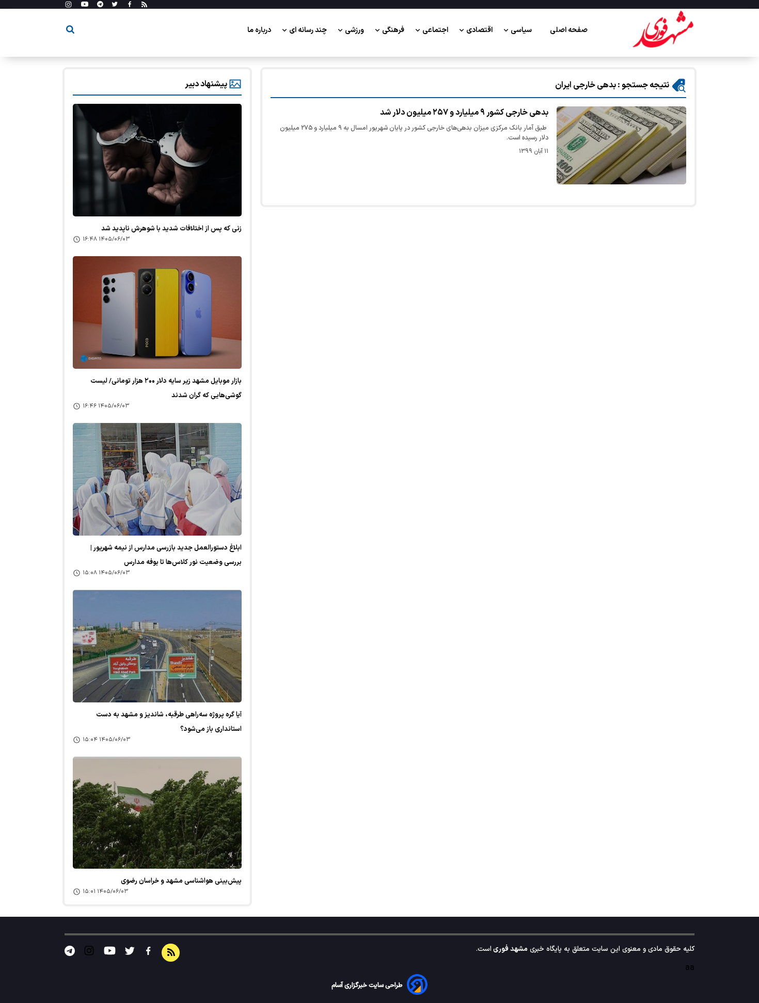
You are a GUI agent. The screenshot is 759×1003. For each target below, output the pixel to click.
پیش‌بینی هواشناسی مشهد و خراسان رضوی (181, 881)
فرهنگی (394, 30)
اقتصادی (480, 30)
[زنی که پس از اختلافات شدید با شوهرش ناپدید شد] (157, 160)
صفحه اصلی (569, 30)
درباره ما (260, 30)
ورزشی (355, 30)
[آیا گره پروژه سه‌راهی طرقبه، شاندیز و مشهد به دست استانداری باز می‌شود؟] (157, 646)
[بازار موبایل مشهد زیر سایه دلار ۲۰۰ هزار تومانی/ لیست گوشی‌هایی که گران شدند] (157, 312)
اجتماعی (436, 30)
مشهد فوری (510, 949)
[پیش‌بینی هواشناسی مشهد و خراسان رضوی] (157, 813)
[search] (70, 31)
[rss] (144, 5)
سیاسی (522, 30)
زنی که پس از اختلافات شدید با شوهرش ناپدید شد (171, 229)
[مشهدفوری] (662, 30)
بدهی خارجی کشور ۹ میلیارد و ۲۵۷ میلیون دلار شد (464, 112)
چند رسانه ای (308, 30)
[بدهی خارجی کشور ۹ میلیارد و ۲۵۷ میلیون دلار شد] (621, 145)
